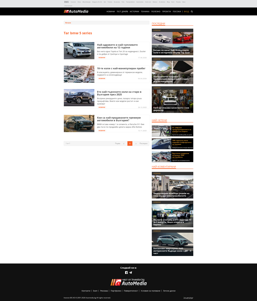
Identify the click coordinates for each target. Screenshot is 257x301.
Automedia (139, 2)
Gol (105, 2)
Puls (123, 2)
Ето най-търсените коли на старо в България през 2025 (119, 93)
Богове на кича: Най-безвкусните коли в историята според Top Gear (171, 51)
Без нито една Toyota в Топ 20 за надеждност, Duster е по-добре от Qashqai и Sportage (121, 52)
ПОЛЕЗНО (155, 11)
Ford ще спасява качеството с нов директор (171, 108)
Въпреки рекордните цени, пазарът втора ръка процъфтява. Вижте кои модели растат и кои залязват (119, 101)
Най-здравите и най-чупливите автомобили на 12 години (117, 46)
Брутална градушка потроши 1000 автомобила (180, 155)
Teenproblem (130, 2)
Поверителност (131, 290)
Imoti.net (148, 2)
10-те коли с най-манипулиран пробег (121, 68)
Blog (168, 2)
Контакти (86, 290)
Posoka (178, 2)
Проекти (166, 11)
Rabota (155, 2)
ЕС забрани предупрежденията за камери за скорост (181, 129)
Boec (184, 2)
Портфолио (116, 290)
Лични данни (169, 290)
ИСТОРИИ (134, 11)
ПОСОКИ (177, 11)
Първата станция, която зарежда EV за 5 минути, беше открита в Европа (172, 222)
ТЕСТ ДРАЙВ (122, 11)
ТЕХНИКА (145, 11)
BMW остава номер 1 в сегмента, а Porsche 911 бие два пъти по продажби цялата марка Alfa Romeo (120, 125)
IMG (66, 2)
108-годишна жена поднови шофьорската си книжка (181, 142)
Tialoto (110, 2)
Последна (143, 143)
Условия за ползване (150, 290)
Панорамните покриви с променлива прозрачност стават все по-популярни (170, 79)
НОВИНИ (111, 11)
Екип (95, 290)
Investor (73, 2)
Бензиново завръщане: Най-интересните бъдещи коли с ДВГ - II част (172, 251)
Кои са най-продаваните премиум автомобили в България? (119, 119)
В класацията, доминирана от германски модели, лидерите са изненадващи (120, 73)
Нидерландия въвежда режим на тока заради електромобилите (171, 194)
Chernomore (68, 6)
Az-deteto (162, 2)
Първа (117, 143)
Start (172, 2)
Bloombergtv (87, 2)
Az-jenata (117, 2)
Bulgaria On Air (97, 2)
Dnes (79, 2)
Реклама (104, 290)
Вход (186, 11)
